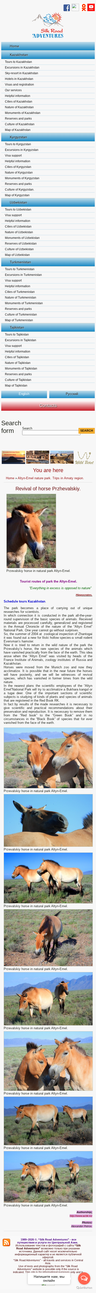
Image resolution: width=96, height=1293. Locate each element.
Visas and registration (19, 84)
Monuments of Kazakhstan (22, 113)
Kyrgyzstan (18, 137)
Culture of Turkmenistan (21, 314)
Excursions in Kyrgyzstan (21, 150)
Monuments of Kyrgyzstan (22, 178)
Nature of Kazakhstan (19, 107)
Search (27, 428)
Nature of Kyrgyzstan (19, 172)
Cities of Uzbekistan (18, 226)
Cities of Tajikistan (17, 357)
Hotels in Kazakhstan (19, 79)
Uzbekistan (18, 202)
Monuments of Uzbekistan (22, 238)
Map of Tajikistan (16, 385)
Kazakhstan (19, 55)
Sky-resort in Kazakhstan (21, 73)
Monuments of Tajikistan (21, 368)
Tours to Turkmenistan (19, 269)
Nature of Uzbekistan (19, 232)
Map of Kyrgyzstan (17, 195)
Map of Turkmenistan (19, 320)
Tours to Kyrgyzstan (18, 144)
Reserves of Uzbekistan (21, 243)
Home (14, 46)
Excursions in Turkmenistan (23, 275)
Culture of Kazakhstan (19, 124)
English (24, 394)
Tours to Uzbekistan (18, 209)
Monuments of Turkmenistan (24, 303)
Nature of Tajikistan (18, 363)
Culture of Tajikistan (18, 380)
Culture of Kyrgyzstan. (19, 189)
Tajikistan (17, 327)
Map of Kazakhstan (18, 130)
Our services (13, 90)
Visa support (13, 155)
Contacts (48, 405)
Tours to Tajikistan (17, 334)
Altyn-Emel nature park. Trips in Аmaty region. (51, 478)
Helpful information (17, 96)
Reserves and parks (18, 118)
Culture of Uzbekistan (19, 249)
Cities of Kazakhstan (18, 101)
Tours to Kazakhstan (18, 62)
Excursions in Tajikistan (20, 340)
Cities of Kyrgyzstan (18, 167)
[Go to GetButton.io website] (84, 1288)
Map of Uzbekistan (17, 255)
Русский (72, 394)
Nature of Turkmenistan (20, 297)
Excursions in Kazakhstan (22, 67)
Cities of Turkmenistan (20, 292)
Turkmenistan (20, 262)
